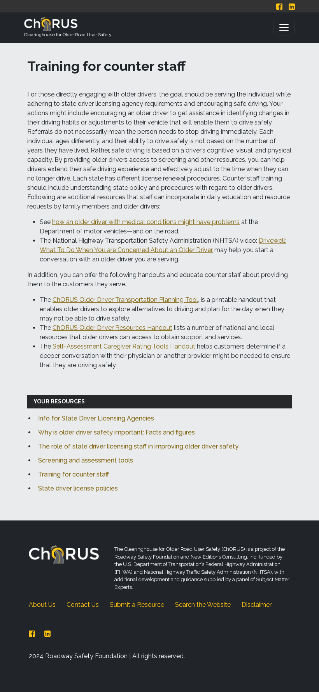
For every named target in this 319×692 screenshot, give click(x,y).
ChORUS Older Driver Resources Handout (112, 327)
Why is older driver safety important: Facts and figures (116, 432)
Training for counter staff (73, 474)
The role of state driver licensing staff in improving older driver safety (138, 446)
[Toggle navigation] (284, 27)
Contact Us (83, 604)
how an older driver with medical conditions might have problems (146, 222)
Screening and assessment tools (85, 460)
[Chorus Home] (64, 554)
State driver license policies (78, 488)
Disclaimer (257, 604)
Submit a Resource (137, 604)
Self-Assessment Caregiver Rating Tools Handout (124, 346)
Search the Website (203, 604)
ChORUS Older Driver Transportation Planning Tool (125, 299)
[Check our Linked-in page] (292, 6)
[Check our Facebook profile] (279, 6)
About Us (42, 604)
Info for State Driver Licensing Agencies (96, 418)
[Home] (68, 24)
